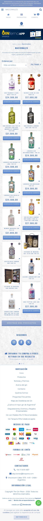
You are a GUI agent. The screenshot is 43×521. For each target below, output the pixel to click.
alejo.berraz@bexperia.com (23, 474)
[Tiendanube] (21, 505)
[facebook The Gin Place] (21, 342)
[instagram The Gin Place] (14, 342)
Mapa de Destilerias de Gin (21, 401)
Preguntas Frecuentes (21, 397)
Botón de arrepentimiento (24, 500)
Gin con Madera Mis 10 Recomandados (21, 415)
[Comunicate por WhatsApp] (38, 503)
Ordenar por (7, 61)
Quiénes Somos (21, 393)
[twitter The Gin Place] (28, 342)
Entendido (21, 517)
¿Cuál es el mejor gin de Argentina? (21, 405)
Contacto (21, 389)
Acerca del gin (21, 385)
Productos (21, 377)
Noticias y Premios (21, 381)
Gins (18, 44)
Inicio (14, 44)
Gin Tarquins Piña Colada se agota (21, 419)
